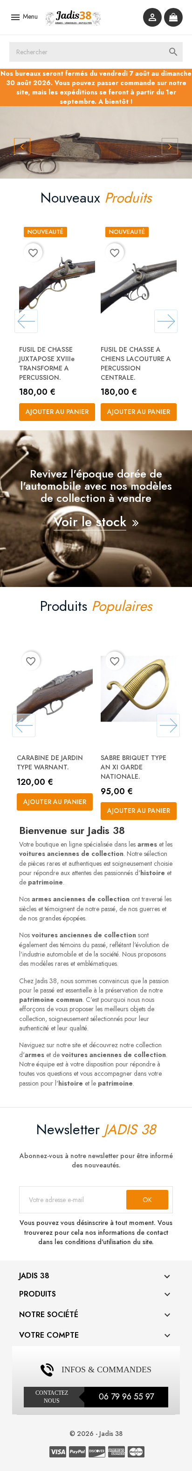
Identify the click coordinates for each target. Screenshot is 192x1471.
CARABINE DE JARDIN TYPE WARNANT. (50, 762)
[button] (14, 142)
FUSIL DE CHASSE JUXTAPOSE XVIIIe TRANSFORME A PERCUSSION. (47, 363)
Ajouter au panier (57, 411)
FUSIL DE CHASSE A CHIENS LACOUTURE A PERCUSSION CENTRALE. (136, 363)
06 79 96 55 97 (126, 1397)
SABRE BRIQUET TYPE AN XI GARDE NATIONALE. (133, 767)
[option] (96, 142)
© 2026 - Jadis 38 (96, 1433)
